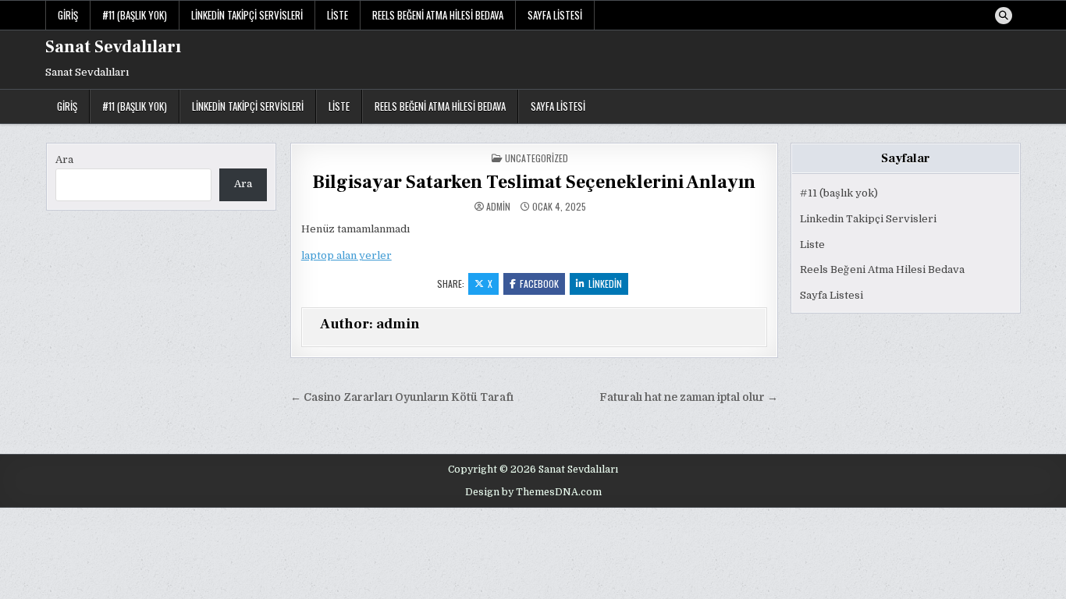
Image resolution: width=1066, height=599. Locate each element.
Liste (337, 15)
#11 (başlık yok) (134, 15)
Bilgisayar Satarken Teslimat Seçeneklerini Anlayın (533, 182)
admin (498, 206)
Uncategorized (536, 158)
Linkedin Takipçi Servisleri (247, 15)
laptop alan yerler (346, 255)
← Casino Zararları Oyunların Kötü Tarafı (401, 397)
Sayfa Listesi (555, 15)
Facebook (539, 283)
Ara (64, 159)
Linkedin (605, 283)
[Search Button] (1003, 15)
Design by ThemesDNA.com (533, 492)
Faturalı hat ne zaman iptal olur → (688, 397)
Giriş (68, 15)
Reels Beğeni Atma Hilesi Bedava (437, 15)
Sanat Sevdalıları (113, 47)
